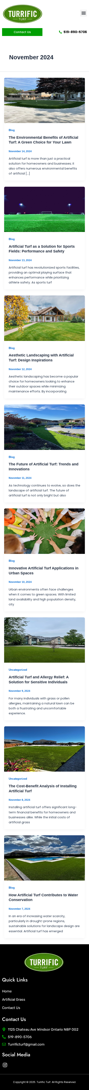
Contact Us (11, 1008)
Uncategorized (18, 669)
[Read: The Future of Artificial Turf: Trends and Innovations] (44, 427)
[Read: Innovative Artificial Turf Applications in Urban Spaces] (44, 531)
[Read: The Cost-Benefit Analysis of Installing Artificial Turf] (44, 749)
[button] (83, 13)
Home (7, 991)
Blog (12, 130)
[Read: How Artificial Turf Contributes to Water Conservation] (44, 858)
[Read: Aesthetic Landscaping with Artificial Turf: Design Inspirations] (44, 318)
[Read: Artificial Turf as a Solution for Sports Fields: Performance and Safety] (44, 209)
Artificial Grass (13, 999)
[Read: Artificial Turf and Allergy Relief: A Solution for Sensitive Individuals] (44, 640)
